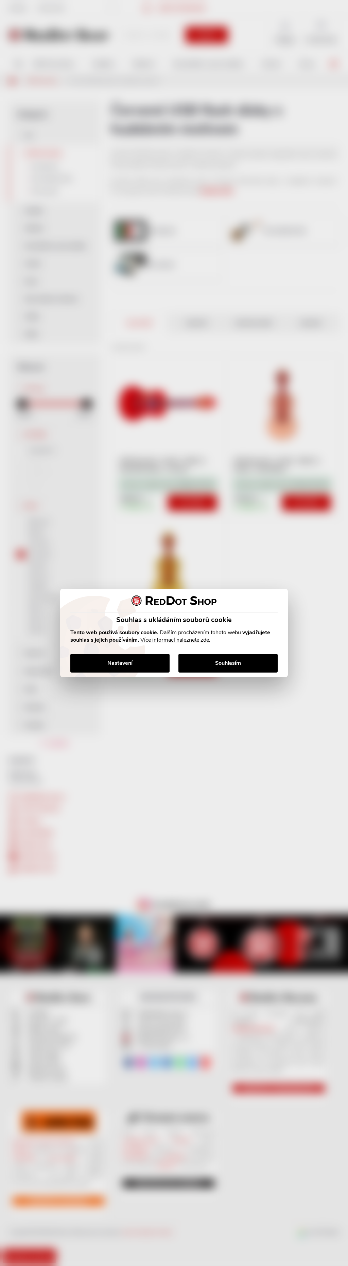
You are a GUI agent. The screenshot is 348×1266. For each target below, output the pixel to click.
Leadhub (66, 1248)
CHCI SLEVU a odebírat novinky (57, 1218)
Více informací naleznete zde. (175, 640)
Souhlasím (228, 663)
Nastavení (120, 663)
